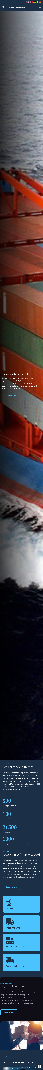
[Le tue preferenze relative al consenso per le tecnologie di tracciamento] (39, 1066)
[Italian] (37, 2)
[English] (29, 2)
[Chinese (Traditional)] (27, 2)
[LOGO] (13, 7)
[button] (40, 7)
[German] (35, 2)
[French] (32, 2)
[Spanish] (40, 2)
